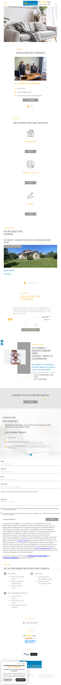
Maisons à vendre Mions (17, 578)
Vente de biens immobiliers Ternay (45, 578)
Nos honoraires (42, 674)
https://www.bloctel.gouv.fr (42, 548)
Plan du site (49, 674)
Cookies (49, 677)
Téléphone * (4, 484)
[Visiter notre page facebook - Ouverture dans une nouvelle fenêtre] (2, 341)
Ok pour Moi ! (20, 680)
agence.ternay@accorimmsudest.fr (18, 442)
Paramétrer (7, 680)
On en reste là (20, 663)
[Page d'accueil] (30, 3)
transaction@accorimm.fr (24, 92)
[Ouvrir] (5, 3)
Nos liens (52, 676)
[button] (28, 106)
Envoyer (52, 519)
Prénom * (4, 468)
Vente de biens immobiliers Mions (44, 582)
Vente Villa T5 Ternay (16, 597)
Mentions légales (41, 676)
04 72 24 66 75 (11, 437)
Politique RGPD (43, 677)
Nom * (3, 461)
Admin (47, 676)
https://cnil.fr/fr (23, 541)
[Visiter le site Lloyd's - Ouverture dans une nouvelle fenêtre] (33, 654)
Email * (3, 476)
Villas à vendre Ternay (16, 587)
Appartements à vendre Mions (17, 582)
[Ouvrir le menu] (55, 4)
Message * (4, 499)
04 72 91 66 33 (21, 88)
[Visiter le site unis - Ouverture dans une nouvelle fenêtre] (26, 654)
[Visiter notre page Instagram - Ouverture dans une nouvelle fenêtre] (2, 344)
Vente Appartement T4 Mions (18, 606)
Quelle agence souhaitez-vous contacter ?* (20, 491)
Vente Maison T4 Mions (17, 602)
